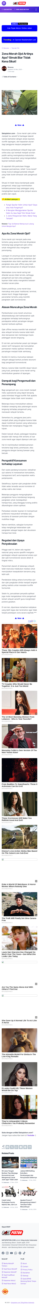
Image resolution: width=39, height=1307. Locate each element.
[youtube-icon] (11, 1253)
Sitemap (25, 1276)
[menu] (4, 3)
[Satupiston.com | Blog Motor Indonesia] (19, 3)
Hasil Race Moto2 (9, 1283)
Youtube (30, 1135)
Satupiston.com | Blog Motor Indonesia (22, 1302)
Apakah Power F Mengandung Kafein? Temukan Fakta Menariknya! (28, 1203)
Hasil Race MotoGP (10, 1269)
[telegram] (21, 1147)
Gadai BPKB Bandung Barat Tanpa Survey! (28, 1281)
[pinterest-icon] (20, 1253)
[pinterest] (25, 1147)
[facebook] (7, 1147)
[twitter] (12, 1147)
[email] (30, 1147)
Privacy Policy (27, 1270)
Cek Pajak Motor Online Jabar (19, 28)
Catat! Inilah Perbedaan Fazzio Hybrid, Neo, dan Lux (9, 1202)
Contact (25, 1266)
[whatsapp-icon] (15, 1253)
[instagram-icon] (7, 1253)
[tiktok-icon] (24, 1253)
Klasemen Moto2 (9, 1280)
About (24, 1263)
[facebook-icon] (3, 1253)
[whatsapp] (16, 1147)
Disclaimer (26, 1273)
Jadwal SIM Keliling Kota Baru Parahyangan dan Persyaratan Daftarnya (28, 1174)
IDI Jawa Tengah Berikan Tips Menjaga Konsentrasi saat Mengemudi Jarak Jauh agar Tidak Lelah (10, 1175)
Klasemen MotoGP (10, 1272)
